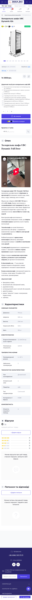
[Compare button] (28, 76)
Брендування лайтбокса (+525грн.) (13, 101)
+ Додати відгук (16, 432)
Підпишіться (23, 576)
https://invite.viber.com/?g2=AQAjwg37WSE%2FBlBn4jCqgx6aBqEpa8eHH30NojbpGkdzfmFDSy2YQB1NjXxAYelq (18, 564)
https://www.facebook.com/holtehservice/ (14, 564)
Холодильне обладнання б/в (13, 15)
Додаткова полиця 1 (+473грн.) (12, 93)
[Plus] (12, 111)
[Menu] (2, 2)
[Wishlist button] (24, 76)
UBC (29, 66)
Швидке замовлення (9, 597)
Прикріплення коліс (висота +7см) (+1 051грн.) (16, 103)
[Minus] (4, 111)
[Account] (30, 2)
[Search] (5, 2)
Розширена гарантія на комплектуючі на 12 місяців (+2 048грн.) (16, 105)
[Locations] (27, 2)
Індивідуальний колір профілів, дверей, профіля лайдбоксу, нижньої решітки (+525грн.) (17, 98)
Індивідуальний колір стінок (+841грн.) (15, 95)
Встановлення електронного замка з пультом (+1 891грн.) (17, 90)
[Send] (28, 131)
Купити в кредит (19, 121)
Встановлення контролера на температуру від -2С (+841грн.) (17, 87)
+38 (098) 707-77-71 (16, 555)
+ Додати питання (16, 492)
